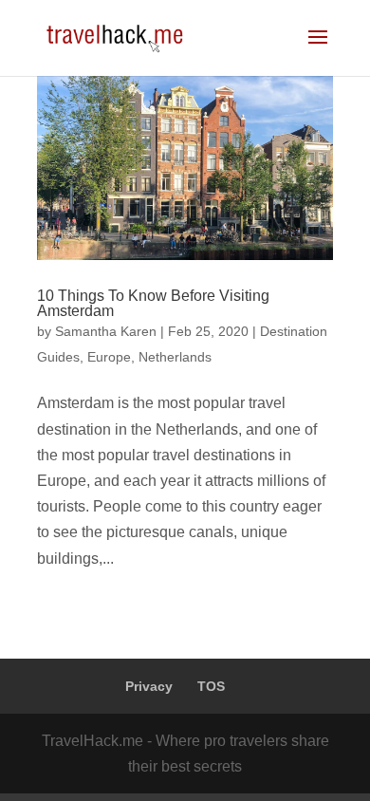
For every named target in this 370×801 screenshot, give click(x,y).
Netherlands (175, 356)
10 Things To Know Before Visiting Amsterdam (153, 303)
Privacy (149, 686)
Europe (109, 356)
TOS (211, 686)
